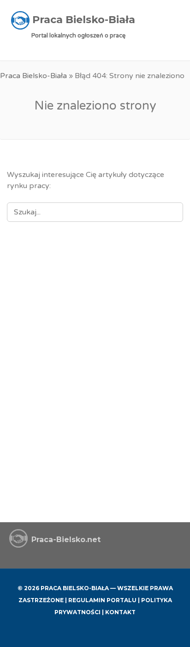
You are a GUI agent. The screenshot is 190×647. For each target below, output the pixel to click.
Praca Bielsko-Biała (33, 75)
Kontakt (120, 612)
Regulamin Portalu (102, 600)
